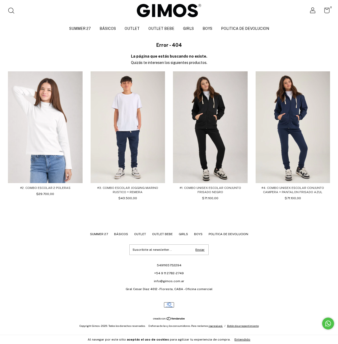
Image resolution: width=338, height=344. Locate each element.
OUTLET (132, 28)
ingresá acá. (216, 325)
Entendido (242, 339)
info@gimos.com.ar (169, 281)
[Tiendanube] (169, 319)
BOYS (207, 28)
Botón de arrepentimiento (243, 325)
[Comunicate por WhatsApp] (328, 323)
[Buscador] (13, 11)
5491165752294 (169, 265)
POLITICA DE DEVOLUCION (245, 28)
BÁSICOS (108, 28)
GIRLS (188, 28)
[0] (325, 11)
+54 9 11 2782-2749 (169, 273)
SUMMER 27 (80, 28)
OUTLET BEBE (161, 28)
